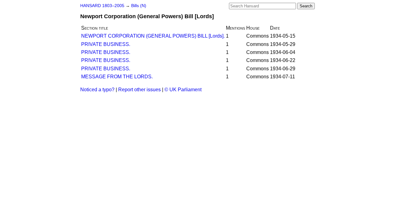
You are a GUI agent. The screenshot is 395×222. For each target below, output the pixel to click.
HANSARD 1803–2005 (102, 5)
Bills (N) (138, 5)
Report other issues (139, 89)
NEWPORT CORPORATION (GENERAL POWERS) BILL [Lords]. (153, 36)
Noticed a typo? (97, 89)
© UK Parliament (183, 89)
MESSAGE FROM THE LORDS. (117, 76)
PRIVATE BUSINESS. (105, 44)
